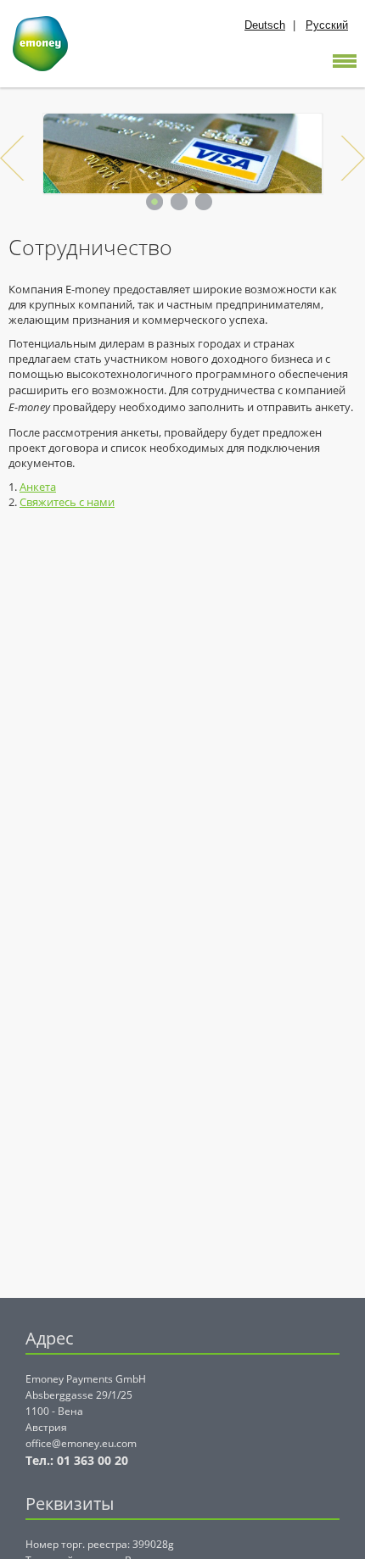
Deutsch (264, 25)
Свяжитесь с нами (67, 501)
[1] (154, 201)
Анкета (38, 486)
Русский (327, 25)
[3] (203, 201)
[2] (179, 201)
